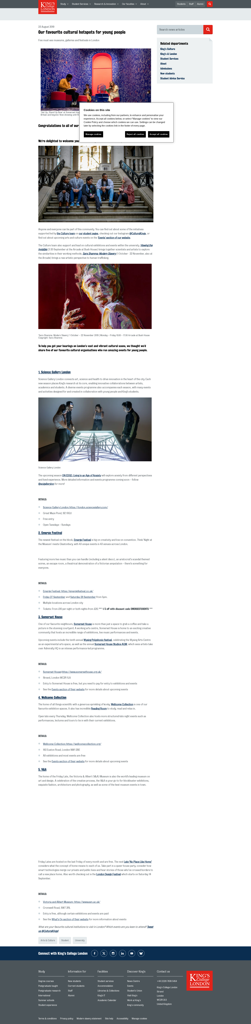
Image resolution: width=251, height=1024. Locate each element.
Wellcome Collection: (54, 744)
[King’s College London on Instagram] (113, 953)
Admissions (166, 68)
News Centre (140, 982)
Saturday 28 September (83, 597)
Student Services (82, 4)
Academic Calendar (111, 1001)
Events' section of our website (114, 238)
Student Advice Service (172, 78)
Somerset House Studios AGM (111, 644)
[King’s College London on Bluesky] (141, 953)
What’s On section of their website (70, 919)
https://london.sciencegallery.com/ (88, 507)
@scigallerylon (46, 484)
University (80, 940)
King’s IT (111, 996)
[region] (126, 122)
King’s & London (168, 54)
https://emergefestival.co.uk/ (77, 591)
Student (65, 940)
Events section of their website (68, 689)
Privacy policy (66, 1018)
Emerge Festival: (52, 591)
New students (167, 73)
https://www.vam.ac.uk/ (87, 902)
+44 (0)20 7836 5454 (167, 981)
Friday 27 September (54, 597)
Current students (81, 986)
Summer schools (51, 1001)
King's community (140, 1006)
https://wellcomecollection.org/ (83, 744)
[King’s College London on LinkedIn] (122, 953)
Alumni (200, 4)
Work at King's (140, 1001)
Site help (109, 1018)
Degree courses (51, 982)
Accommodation (111, 986)
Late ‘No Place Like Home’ (138, 862)
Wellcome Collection (122, 704)
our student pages (88, 233)
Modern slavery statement (89, 1018)
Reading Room (99, 708)
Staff (191, 4)
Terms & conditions (47, 1018)
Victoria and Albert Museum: (58, 902)
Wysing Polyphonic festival (98, 640)
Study (65, 4)
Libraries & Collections (111, 991)
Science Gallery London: (56, 507)
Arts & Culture (48, 940)
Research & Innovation (107, 4)
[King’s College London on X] (103, 953)
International (51, 996)
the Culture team (66, 233)
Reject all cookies (135, 134)
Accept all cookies (159, 134)
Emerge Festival (82, 540)
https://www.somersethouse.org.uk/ (82, 672)
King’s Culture (167, 49)
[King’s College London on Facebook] (94, 953)
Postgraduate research (51, 991)
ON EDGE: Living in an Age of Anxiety (81, 475)
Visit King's (140, 996)
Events (140, 986)
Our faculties (130, 4)
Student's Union (140, 991)
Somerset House (83, 624)
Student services (111, 982)
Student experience (51, 1006)
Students (181, 4)
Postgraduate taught (51, 986)
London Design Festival (108, 874)
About (145, 4)
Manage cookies (139, 1018)
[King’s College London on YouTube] (131, 953)
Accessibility (122, 1018)
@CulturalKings (137, 233)
